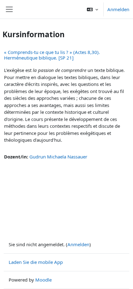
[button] (92, 9)
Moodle (43, 280)
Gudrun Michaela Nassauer (58, 156)
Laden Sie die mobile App (36, 262)
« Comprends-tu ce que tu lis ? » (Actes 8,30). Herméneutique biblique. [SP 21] (52, 55)
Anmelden (118, 9)
